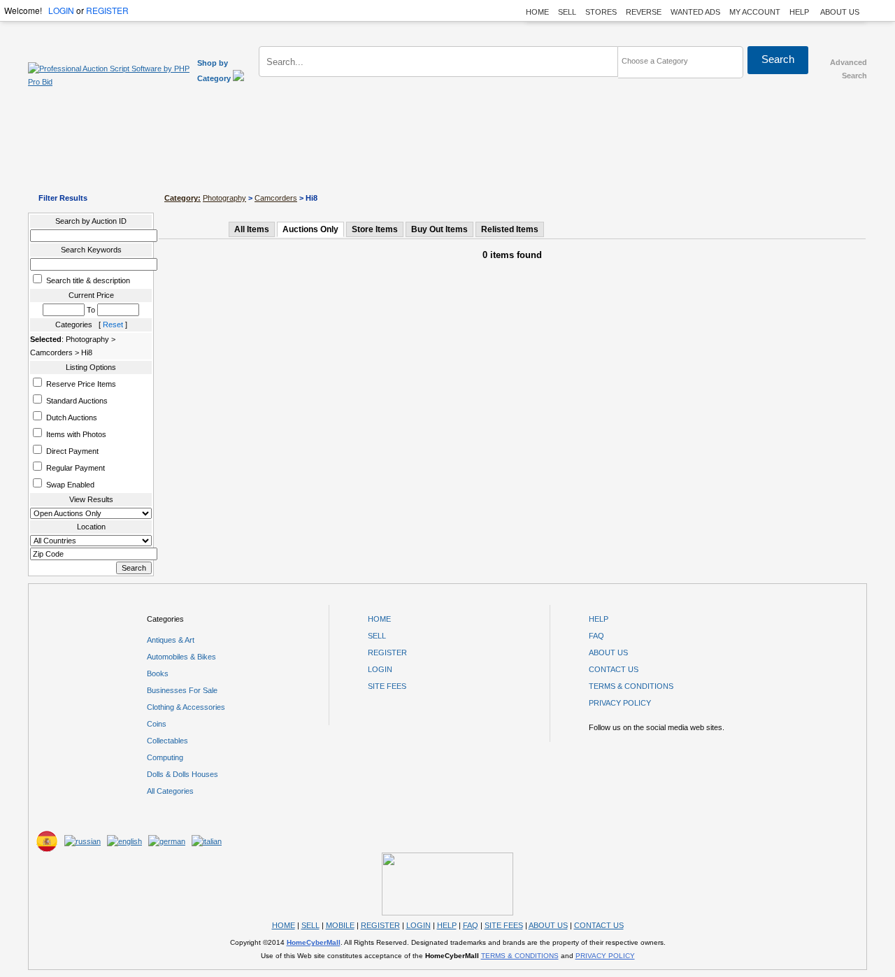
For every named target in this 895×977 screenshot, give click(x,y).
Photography (224, 198)
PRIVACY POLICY (620, 703)
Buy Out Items (439, 229)
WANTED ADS (695, 12)
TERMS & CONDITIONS (631, 686)
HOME (537, 12)
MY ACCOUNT (754, 12)
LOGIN (61, 10)
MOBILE (340, 925)
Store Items (375, 229)
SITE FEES (387, 686)
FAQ (596, 636)
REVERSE (643, 12)
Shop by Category (215, 71)
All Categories (170, 791)
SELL (567, 12)
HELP (800, 12)
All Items (251, 229)
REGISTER (107, 10)
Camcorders (276, 198)
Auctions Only (310, 229)
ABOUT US (839, 12)
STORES (601, 12)
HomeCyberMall (314, 942)
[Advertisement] (447, 148)
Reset (113, 324)
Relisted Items (509, 229)
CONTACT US (613, 669)
